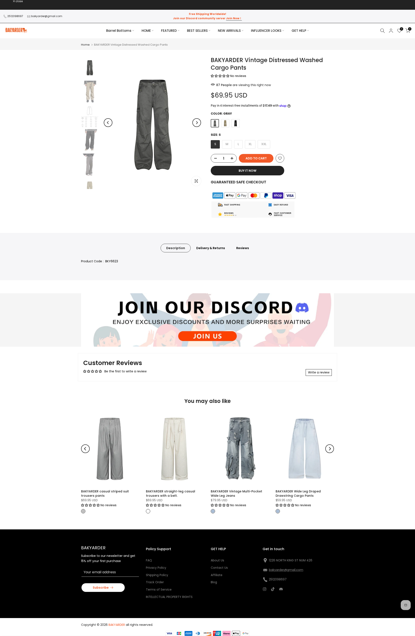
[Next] (196, 122)
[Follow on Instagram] (265, 589)
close (9, 1)
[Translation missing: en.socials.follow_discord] (281, 589)
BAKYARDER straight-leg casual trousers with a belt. (170, 493)
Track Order (155, 582)
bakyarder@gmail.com (46, 16)
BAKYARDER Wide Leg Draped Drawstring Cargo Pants (298, 493)
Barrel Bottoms (118, 30)
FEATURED (169, 30)
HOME (146, 30)
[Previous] (108, 122)
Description (175, 248)
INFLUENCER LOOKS (266, 30)
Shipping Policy (157, 575)
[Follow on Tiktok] (273, 589)
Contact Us (219, 568)
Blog (214, 582)
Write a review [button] (318, 372)
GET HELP (299, 30)
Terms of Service (159, 589)
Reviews (242, 248)
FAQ (149, 560)
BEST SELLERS (197, 30)
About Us (217, 560)
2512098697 (15, 16)
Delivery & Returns (210, 248)
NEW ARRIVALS (229, 30)
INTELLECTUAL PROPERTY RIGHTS (169, 597)
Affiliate (216, 575)
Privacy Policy (156, 568)
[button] (220, 76)
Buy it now (247, 170)
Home (85, 44)
